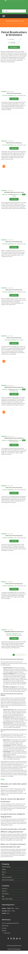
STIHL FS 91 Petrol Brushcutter (14, 337)
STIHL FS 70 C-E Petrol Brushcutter (14, 241)
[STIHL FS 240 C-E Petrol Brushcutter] (14, 507)
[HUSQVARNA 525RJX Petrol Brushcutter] (14, 603)
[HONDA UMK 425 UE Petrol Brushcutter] (14, 359)
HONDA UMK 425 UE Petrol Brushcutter (14, 387)
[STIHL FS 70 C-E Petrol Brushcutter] (14, 213)
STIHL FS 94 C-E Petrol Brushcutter (14, 289)
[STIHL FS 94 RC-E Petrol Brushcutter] (14, 555)
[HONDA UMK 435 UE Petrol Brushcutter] (14, 410)
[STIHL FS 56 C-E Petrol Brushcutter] (14, 459)
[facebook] (8, 938)
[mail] (20, 938)
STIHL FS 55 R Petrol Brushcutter (14, 142)
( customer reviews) (10, 91)
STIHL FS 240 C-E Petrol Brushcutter (14, 535)
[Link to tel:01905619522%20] (2, 933)
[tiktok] (17, 938)
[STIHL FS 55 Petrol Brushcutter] (14, 65)
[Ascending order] (20, 39)
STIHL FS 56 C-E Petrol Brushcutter (14, 487)
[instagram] (14, 938)
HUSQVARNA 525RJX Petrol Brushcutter (14, 631)
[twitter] (11, 938)
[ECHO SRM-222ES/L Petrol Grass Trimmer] (14, 164)
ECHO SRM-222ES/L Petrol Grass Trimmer (14, 192)
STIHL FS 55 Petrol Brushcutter (14, 93)
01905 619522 (7, 933)
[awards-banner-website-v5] (14, 24)
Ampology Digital (17, 949)
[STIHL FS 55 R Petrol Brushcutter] (14, 114)
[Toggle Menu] (3, 16)
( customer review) (10, 485)
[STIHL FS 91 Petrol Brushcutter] (14, 309)
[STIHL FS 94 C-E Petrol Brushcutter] (14, 261)
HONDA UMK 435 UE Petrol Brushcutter (14, 438)
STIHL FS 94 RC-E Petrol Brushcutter (14, 583)
